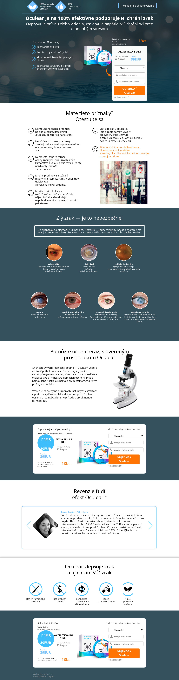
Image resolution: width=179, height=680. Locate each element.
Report (51, 676)
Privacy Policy (39, 676)
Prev (29, 525)
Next (150, 525)
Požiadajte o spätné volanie (138, 5)
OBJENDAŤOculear (124, 653)
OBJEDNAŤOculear (129, 90)
